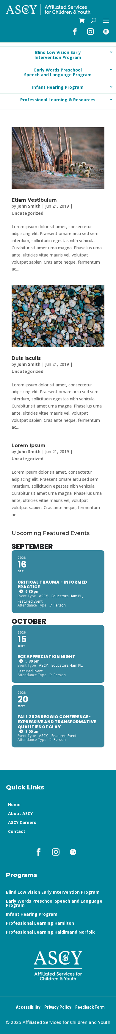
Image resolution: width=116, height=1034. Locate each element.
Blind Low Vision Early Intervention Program (53, 892)
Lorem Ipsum (29, 445)
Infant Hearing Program (58, 87)
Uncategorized (27, 213)
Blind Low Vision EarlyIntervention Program (58, 54)
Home (14, 805)
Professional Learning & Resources (57, 99)
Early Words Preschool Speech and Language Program (54, 903)
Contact (16, 831)
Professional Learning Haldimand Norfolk (50, 932)
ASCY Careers (22, 822)
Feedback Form (90, 1007)
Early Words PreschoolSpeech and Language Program (58, 72)
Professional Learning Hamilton (40, 923)
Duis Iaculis (26, 358)
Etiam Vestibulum (34, 200)
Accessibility (28, 1007)
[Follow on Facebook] (74, 31)
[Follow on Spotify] (105, 31)
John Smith (28, 206)
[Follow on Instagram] (90, 31)
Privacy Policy (57, 1007)
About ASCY (20, 813)
